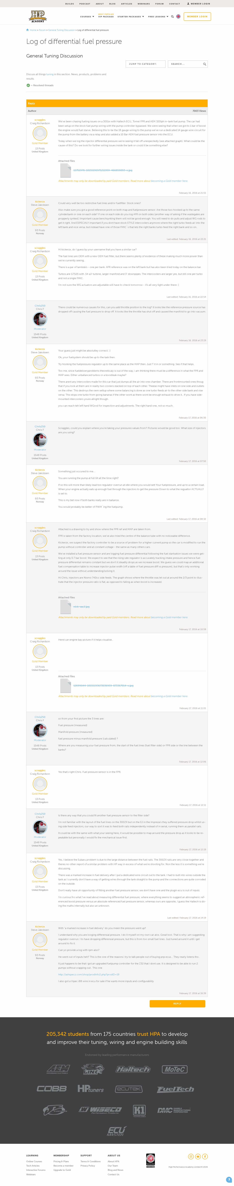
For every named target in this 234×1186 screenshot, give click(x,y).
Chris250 (40, 305)
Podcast (84, 3)
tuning (49, 74)
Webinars (144, 3)
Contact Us (113, 1174)
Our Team (113, 1165)
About (100, 3)
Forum (159, 3)
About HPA (113, 1161)
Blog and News (115, 1170)
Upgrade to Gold (62, 1170)
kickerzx (40, 201)
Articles (126, 3)
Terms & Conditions (91, 1161)
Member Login (197, 16)
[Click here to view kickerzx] (40, 216)
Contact (174, 3)
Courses (86, 16)
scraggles (40, 119)
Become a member (63, 1165)
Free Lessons (157, 16)
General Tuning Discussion (61, 30)
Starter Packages (130, 16)
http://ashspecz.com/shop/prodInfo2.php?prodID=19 (88, 974)
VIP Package (106, 15)
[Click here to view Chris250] (40, 320)
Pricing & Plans (61, 1161)
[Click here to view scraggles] (40, 134)
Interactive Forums (35, 1170)
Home (33, 30)
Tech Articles (32, 1165)
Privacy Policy (88, 1165)
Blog (112, 3)
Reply (31, 103)
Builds (69, 3)
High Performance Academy (38, 16)
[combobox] (146, 64)
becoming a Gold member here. (169, 180)
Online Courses (34, 1161)
